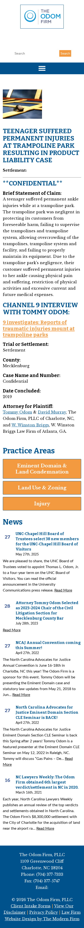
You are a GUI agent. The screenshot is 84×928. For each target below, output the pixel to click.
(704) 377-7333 (44, 36)
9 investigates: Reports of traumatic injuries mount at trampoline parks (39, 328)
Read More (63, 590)
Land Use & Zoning (42, 488)
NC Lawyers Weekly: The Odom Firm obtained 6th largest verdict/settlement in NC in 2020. (47, 782)
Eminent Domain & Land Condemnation (42, 469)
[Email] (42, 44)
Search (65, 53)
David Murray (52, 412)
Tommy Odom (17, 412)
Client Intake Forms (31, 906)
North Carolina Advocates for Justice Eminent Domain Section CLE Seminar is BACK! (47, 712)
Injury (42, 504)
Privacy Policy (43, 912)
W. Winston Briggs (30, 425)
